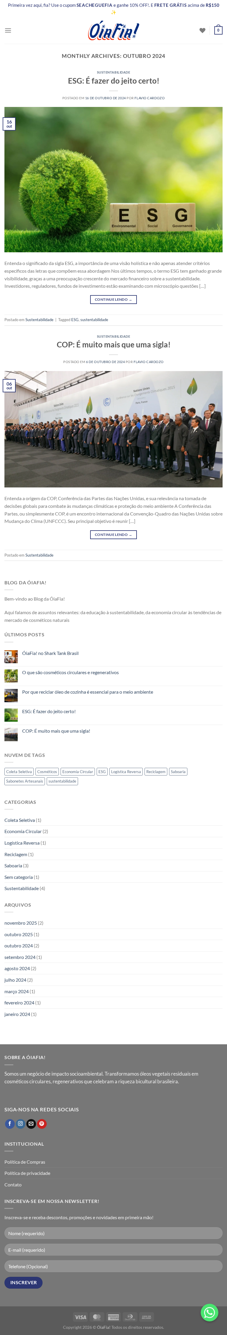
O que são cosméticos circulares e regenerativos (70, 672)
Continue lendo (113, 299)
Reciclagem (156, 771)
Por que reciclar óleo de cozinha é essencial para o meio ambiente (87, 692)
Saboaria (178, 771)
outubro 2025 (18, 934)
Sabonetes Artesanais (24, 781)
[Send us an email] (31, 1124)
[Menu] (8, 30)
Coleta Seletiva (19, 771)
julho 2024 (15, 980)
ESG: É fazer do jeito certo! (113, 80)
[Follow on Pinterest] (42, 1124)
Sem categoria (18, 877)
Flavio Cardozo (149, 98)
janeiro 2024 (17, 1014)
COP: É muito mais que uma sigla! (114, 344)
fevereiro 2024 (19, 1002)
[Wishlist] (202, 30)
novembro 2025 (20, 923)
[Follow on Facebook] (10, 1124)
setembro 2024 (19, 957)
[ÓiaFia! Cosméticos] (113, 30)
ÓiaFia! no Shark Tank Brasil (50, 653)
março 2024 (16, 991)
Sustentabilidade (113, 72)
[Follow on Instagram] (20, 1124)
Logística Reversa (126, 771)
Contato (13, 1184)
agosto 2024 (17, 968)
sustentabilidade (94, 319)
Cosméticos (47, 771)
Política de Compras (24, 1162)
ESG (75, 319)
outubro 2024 (18, 945)
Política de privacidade (27, 1173)
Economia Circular (77, 771)
